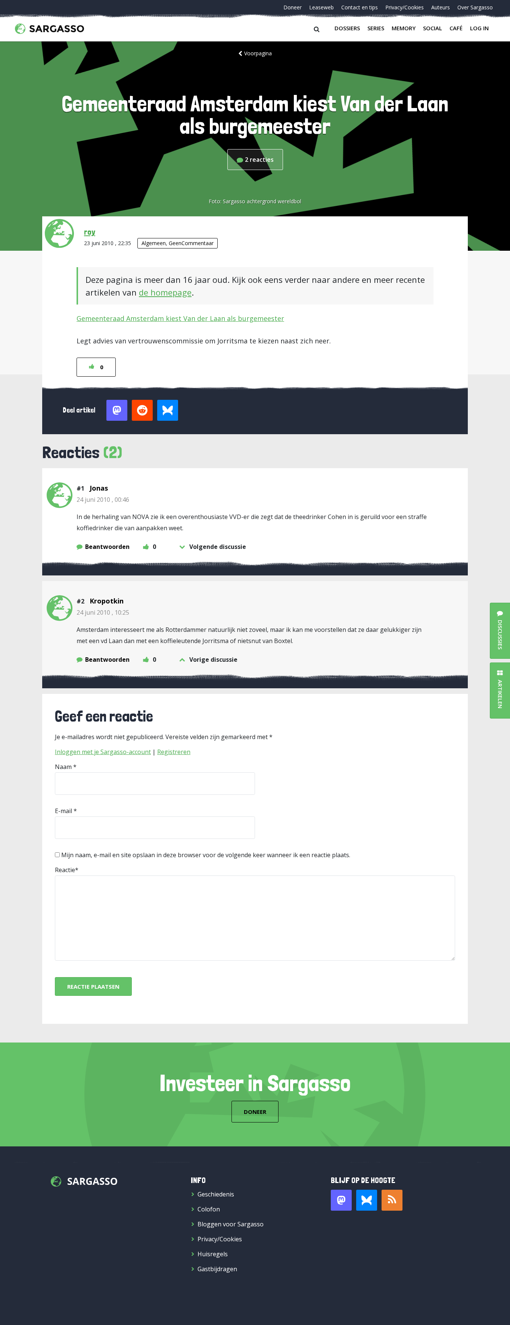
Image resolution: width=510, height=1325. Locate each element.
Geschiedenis (216, 1194)
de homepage (165, 292)
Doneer (292, 7)
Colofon (209, 1209)
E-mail (63, 811)
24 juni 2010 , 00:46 (103, 499)
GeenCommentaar (191, 243)
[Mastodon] (341, 1200)
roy (89, 232)
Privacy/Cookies (404, 7)
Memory (404, 28)
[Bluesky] (366, 1200)
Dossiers (347, 28)
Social (432, 28)
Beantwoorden (107, 547)
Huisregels (213, 1254)
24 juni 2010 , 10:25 (103, 612)
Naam (63, 767)
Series (375, 28)
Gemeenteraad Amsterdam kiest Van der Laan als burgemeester (180, 318)
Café (456, 28)
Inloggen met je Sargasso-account (103, 752)
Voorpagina (258, 53)
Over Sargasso (475, 7)
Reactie (65, 870)
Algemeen (154, 243)
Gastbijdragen (217, 1269)
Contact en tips (359, 7)
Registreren (173, 752)
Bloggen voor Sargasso (231, 1224)
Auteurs (440, 7)
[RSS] (392, 1200)
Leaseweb (321, 7)
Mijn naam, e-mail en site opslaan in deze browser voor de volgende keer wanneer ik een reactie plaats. (205, 855)
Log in (479, 28)
